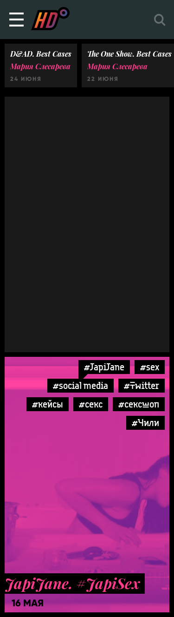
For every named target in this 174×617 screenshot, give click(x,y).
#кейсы (47, 404)
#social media (80, 385)
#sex (149, 367)
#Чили (145, 422)
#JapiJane (104, 367)
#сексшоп (138, 404)
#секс (91, 404)
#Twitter (141, 385)
